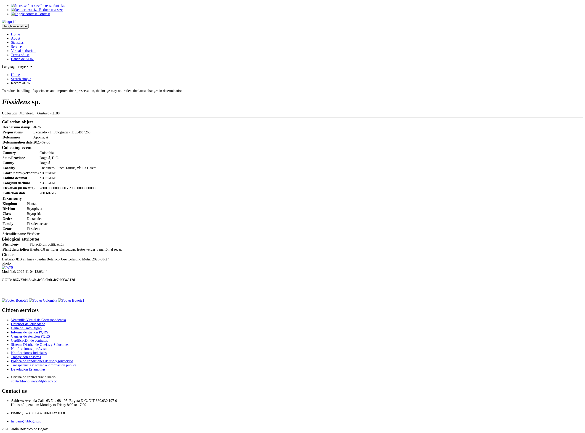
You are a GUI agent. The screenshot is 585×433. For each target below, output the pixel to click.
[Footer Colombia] (43, 300)
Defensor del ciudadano (28, 324)
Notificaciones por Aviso (29, 349)
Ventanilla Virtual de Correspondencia (38, 320)
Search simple (21, 79)
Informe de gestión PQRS (29, 332)
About (15, 38)
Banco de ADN (22, 59)
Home (15, 34)
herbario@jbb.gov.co (26, 421)
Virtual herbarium (23, 51)
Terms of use (20, 55)
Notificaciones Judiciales (29, 353)
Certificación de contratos (29, 340)
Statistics (17, 42)
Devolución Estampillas (28, 369)
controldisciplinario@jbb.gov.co (34, 381)
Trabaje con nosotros (26, 357)
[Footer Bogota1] (15, 300)
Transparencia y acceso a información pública (44, 365)
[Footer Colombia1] (71, 300)
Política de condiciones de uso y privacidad (42, 361)
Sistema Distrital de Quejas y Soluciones (40, 344)
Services (17, 47)
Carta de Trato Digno (26, 328)
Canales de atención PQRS (30, 336)
